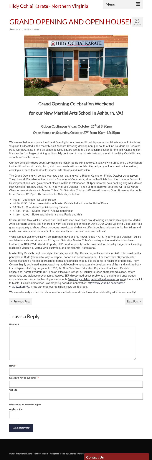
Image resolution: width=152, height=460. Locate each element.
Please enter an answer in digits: (25, 404)
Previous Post (22, 301)
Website (13, 389)
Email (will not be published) (24, 377)
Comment (14, 324)
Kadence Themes (76, 453)
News (36, 29)
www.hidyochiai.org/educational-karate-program (97, 279)
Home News (27, 29)
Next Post (132, 301)
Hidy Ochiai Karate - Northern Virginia (48, 6)
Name (12, 365)
